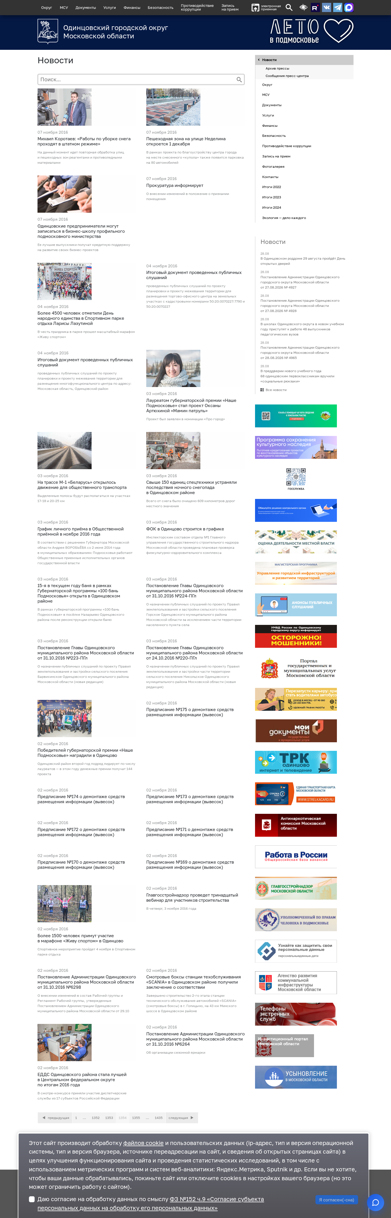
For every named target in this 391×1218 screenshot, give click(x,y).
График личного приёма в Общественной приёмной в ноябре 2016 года (80, 531)
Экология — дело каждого (284, 218)
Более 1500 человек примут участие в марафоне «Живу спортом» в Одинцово (80, 938)
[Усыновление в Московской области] (296, 1077)
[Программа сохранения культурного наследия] (296, 447)
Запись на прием (230, 7)
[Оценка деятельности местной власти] (296, 542)
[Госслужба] (296, 479)
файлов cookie (143, 1142)
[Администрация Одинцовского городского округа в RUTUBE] (315, 7)
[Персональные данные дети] (296, 951)
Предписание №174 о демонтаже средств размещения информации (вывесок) (81, 799)
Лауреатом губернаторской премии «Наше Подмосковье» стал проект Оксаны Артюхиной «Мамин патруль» (191, 405)
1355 (136, 1118)
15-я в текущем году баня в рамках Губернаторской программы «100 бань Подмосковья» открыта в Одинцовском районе (78, 593)
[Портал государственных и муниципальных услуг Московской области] (296, 668)
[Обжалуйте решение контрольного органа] (296, 510)
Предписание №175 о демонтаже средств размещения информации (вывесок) (190, 712)
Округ (46, 7)
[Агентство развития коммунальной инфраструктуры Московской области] (296, 983)
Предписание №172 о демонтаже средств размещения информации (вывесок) (81, 832)
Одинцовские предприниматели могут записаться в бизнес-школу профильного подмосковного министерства (81, 231)
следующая (179, 1118)
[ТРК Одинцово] (296, 762)
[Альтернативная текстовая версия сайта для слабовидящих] (303, 7)
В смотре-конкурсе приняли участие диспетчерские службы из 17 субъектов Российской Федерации (82, 1095)
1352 (96, 1118)
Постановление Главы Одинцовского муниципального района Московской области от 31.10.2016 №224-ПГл (194, 590)
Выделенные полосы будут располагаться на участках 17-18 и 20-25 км (84, 498)
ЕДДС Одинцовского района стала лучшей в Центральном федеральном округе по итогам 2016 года (82, 1079)
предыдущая (58, 1118)
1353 (109, 1118)
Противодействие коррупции (286, 146)
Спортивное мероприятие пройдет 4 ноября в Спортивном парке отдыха (86, 951)
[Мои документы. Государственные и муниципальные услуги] (296, 731)
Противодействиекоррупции (197, 7)
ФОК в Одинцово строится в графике (185, 528)
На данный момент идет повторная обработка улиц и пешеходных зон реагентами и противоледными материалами (80, 157)
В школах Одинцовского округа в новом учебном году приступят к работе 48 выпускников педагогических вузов (302, 329)
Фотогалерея (273, 166)
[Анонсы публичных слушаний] (296, 605)
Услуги (109, 7)
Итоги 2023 (271, 197)
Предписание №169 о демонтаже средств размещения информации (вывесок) (190, 864)
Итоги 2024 (271, 207)
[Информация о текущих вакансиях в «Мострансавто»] (296, 699)
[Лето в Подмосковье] (291, 31)
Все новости (276, 390)
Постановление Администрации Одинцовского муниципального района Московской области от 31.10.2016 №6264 (195, 1039)
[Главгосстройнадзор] (296, 888)
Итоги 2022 (271, 187)
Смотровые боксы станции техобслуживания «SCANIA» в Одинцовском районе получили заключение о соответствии (193, 982)
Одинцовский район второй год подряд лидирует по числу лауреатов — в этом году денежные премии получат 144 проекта (86, 768)
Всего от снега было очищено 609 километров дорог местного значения (190, 503)
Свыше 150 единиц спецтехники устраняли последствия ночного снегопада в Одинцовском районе (191, 487)
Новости (269, 60)
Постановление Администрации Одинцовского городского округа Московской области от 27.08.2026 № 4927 (299, 282)
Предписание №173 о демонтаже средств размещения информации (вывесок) (190, 799)
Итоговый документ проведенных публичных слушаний (194, 275)
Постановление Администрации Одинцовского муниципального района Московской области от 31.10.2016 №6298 (86, 982)
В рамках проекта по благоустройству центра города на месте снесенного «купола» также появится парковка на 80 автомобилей (195, 157)
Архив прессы (277, 68)
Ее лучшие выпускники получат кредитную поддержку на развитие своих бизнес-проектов (83, 247)
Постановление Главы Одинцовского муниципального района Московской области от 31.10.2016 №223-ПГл (85, 652)
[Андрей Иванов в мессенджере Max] (349, 7)
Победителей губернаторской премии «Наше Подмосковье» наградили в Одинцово (85, 752)
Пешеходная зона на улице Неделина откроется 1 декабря (186, 141)
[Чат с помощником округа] (375, 1202)
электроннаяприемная (271, 7)
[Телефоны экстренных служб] (296, 1014)
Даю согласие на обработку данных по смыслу (150, 1203)
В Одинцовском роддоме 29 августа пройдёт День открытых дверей (302, 261)
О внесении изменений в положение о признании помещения (187, 196)
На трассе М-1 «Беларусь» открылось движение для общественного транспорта (82, 484)
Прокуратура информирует (174, 185)
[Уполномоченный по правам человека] (296, 920)
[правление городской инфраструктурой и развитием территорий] (296, 573)
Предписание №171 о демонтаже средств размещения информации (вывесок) (189, 832)
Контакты (270, 177)
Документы (86, 7)
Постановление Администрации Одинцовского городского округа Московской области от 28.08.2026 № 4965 (299, 352)
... (84, 1118)
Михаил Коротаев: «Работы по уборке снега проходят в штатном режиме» (84, 141)
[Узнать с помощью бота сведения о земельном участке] (296, 416)
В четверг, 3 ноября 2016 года (171, 908)
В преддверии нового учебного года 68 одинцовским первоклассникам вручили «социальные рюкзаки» (297, 376)
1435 (159, 1118)
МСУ (64, 7)
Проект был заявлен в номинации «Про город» (185, 419)
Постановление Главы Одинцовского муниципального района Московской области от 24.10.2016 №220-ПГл (194, 652)
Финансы (132, 7)
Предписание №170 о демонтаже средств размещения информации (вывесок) (81, 864)
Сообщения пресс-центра (287, 76)
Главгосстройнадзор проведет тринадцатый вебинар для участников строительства (192, 897)
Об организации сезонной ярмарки (175, 1052)
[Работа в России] (296, 857)
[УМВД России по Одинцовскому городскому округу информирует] (296, 636)
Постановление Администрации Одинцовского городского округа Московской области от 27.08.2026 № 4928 (299, 305)
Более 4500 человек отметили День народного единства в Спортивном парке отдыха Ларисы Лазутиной (80, 318)
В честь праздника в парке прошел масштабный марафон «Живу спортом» (86, 334)
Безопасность (160, 7)
